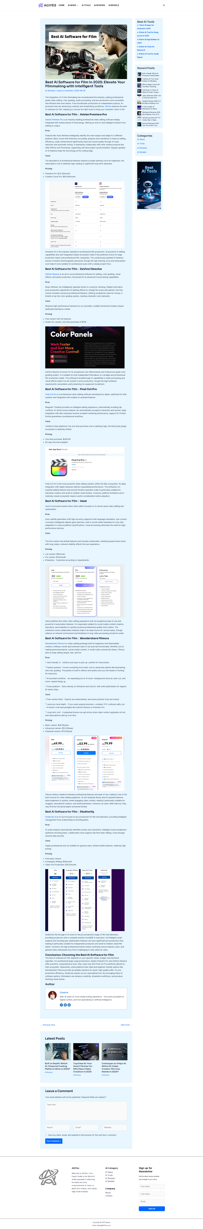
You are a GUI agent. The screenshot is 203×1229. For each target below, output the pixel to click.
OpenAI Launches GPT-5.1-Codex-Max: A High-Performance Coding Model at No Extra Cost (151, 119)
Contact (108, 1196)
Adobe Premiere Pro (54, 120)
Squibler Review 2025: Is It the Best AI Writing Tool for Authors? (151, 102)
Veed (47, 506)
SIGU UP (152, 1209)
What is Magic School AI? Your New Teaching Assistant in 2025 (151, 86)
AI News (141, 139)
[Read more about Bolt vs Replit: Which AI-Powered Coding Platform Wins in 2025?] (58, 1051)
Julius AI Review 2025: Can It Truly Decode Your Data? (151, 97)
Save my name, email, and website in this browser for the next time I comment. (82, 1135)
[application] (77, 5)
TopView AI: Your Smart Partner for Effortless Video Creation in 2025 (82, 1067)
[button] (164, 5)
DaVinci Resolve (52, 274)
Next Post (126, 1025)
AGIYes (108, 106)
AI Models (141, 152)
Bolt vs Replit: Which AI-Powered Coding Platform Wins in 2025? (57, 1066)
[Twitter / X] (61, 1005)
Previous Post (47, 1025)
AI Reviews (50, 90)
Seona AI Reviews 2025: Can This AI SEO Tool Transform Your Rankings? (151, 124)
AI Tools (141, 143)
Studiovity (49, 817)
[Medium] (65, 1005)
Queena (64, 992)
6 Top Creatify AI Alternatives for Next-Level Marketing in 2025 (150, 108)
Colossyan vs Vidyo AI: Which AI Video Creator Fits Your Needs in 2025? (114, 1067)
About (108, 1193)
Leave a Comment (65, 90)
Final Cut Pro (51, 394)
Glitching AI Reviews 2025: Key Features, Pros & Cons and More (151, 113)
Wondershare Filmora (54, 643)
